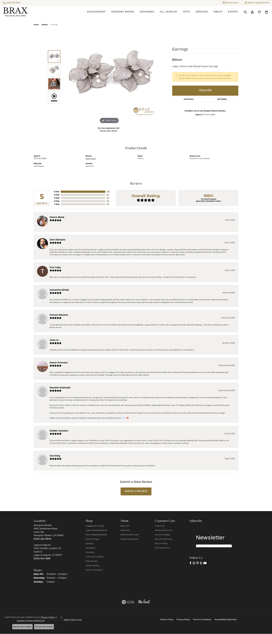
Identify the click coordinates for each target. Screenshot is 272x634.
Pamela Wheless (59, 315)
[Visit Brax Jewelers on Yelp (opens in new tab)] (201, 563)
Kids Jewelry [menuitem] (91, 561)
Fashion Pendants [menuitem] (94, 570)
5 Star (57, 191)
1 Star (57, 204)
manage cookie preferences (31, 620)
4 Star (57, 195)
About (217, 12)
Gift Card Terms (162, 548)
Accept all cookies (44, 626)
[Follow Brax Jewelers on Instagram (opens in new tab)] (194, 563)
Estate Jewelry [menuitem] (92, 565)
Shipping (189, 99)
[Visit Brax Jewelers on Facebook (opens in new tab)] (190, 563)
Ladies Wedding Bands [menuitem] (96, 530)
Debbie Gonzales (59, 430)
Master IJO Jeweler (129, 539)
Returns (222, 99)
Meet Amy (125, 530)
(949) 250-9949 (108, 131)
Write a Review (136, 491)
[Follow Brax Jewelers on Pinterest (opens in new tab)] (197, 563)
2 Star (57, 201)
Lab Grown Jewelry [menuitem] (95, 556)
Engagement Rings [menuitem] (95, 526)
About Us (124, 526)
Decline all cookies (22, 626)
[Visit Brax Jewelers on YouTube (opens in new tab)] (205, 563)
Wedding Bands (122, 12)
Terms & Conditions (202, 620)
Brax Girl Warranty (163, 539)
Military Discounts (163, 530)
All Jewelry (169, 12)
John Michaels (57, 239)
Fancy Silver (91, 158)
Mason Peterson (59, 362)
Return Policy (161, 543)
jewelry (45, 25)
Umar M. (54, 340)
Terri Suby (55, 267)
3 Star (57, 198)
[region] (109, 77)
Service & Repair (162, 534)
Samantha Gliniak (59, 290)
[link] (11, 2)
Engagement (96, 12)
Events (233, 12)
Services (202, 12)
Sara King (55, 455)
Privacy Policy (183, 620)
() (108, 191)
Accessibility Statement (226, 620)
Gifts (186, 12)
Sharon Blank (57, 217)
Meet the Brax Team (129, 534)
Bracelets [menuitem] (90, 552)
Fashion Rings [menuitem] (92, 539)
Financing (159, 526)
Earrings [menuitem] (90, 543)
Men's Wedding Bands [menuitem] (96, 534)
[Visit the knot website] (143, 602)
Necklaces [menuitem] (90, 548)
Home (36, 25)
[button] (230, 2)
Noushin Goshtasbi (60, 387)
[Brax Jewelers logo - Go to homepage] (15, 12)
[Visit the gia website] (128, 602)
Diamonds (147, 12)
